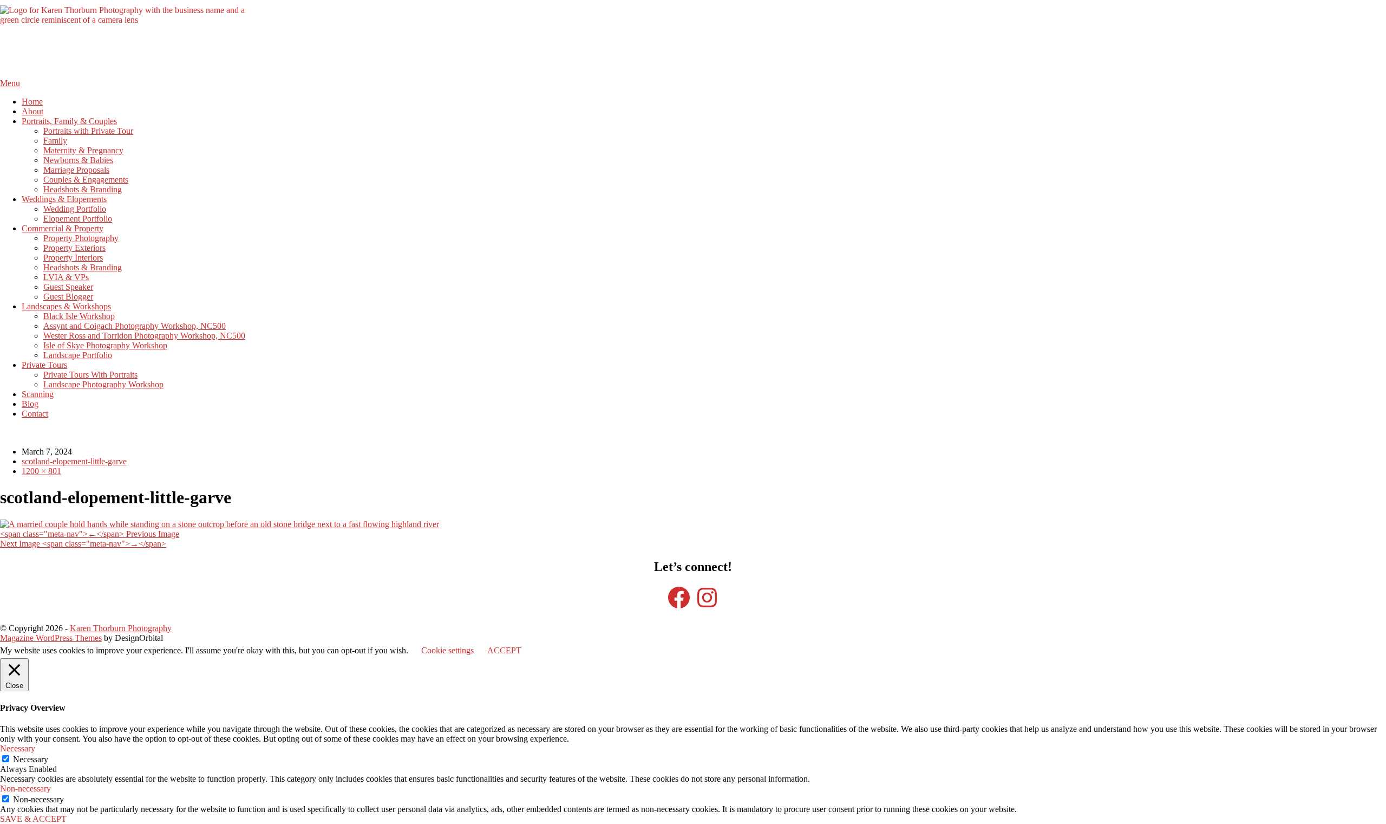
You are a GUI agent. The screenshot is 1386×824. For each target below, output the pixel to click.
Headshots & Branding (82, 189)
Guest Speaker (68, 286)
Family (55, 140)
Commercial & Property (62, 228)
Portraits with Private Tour (88, 130)
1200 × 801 (41, 471)
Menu (10, 83)
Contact (35, 413)
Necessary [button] (17, 748)
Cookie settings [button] (447, 650)
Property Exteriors (74, 247)
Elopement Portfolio (77, 218)
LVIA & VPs (66, 277)
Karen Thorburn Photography (121, 628)
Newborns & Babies (78, 160)
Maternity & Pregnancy (83, 150)
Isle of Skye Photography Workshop (105, 345)
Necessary (30, 759)
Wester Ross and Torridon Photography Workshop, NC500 (144, 335)
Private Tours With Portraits (90, 374)
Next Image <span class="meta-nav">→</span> (83, 543)
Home (32, 101)
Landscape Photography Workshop (103, 384)
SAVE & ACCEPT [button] (33, 818)
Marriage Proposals (76, 169)
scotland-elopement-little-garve (74, 461)
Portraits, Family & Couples (69, 121)
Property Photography (81, 238)
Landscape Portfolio (77, 355)
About (32, 111)
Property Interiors (73, 257)
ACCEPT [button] (504, 650)
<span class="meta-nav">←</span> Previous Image (89, 533)
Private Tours (44, 364)
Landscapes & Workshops (66, 306)
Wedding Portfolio (74, 208)
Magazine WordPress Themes (51, 638)
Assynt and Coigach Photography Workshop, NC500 (134, 325)
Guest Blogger (68, 296)
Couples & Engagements (85, 179)
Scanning (38, 394)
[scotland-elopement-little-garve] (219, 524)
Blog (30, 403)
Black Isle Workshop (79, 316)
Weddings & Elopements (64, 199)
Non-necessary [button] (25, 788)
